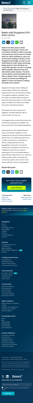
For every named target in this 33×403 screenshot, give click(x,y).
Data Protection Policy (16, 357)
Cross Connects (7, 292)
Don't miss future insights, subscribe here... (16, 184)
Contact (4, 237)
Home (4, 224)
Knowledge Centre (7, 228)
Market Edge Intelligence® (12, 250)
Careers (4, 231)
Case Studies (6, 326)
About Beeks (6, 229)
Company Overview (8, 335)
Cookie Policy (5, 357)
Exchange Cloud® (9, 273)
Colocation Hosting (8, 294)
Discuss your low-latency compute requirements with (15, 210)
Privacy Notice (5, 359)
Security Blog (6, 322)
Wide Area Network (8, 286)
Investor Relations (7, 235)
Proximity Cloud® (7, 275)
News (3, 318)
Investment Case (7, 341)
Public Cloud (6, 279)
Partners (4, 233)
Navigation (6, 222)
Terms (25, 359)
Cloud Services (6, 260)
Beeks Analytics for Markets (10, 303)
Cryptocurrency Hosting (9, 265)
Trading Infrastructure (9, 245)
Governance (6, 337)
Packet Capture (7, 311)
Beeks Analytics (6, 248)
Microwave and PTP (8, 295)
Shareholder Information (9, 344)
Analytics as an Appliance (10, 307)
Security (4, 252)
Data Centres (6, 290)
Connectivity (6, 246)
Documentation (7, 327)
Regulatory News (7, 339)
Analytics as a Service (8, 309)
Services (4, 226)
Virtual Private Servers (8, 263)
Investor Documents (8, 343)
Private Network (7, 288)
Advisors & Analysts (8, 346)
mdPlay (4, 305)
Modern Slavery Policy (16, 359)
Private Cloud (6, 277)
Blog (3, 320)
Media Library (6, 324)
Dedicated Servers (7, 262)
